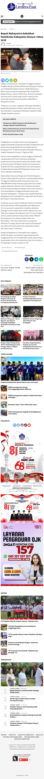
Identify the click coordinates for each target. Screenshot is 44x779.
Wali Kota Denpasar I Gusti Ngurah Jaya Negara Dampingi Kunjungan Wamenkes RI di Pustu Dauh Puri (10, 322)
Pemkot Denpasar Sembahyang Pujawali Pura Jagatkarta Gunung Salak (32, 298)
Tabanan (12, 705)
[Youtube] (29, 425)
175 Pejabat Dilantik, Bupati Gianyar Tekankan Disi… (20, 621)
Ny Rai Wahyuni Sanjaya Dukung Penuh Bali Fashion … (25, 716)
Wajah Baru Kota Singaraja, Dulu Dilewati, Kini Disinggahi (32, 321)
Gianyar (12, 688)
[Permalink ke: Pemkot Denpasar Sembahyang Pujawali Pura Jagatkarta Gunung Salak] (33, 289)
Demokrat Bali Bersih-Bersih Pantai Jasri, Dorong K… (20, 382)
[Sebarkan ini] (27, 259)
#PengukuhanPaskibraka (9, 251)
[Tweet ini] (31, 259)
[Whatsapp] (11, 80)
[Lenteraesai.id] (22, 16)
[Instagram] (22, 425)
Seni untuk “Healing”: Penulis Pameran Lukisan (10, 267)
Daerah (17, 688)
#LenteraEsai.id (7, 247)
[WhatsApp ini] (41, 259)
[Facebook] (3, 80)
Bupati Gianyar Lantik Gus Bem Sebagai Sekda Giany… (24, 691)
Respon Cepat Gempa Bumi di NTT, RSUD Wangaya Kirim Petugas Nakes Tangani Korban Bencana (10, 346)
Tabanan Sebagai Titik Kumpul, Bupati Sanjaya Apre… (24, 724)
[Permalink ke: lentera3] (3, 44)
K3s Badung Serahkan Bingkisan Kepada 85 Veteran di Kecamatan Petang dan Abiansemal (9, 299)
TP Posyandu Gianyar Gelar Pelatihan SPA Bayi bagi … (25, 635)
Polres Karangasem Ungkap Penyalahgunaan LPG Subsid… (24, 413)
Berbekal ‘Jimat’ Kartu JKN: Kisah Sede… (23, 405)
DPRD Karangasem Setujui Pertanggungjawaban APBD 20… (20, 388)
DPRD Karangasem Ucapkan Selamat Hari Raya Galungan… (25, 396)
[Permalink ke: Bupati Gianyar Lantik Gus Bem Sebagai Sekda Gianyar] (22, 674)
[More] (15, 80)
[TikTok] (25, 425)
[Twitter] (7, 80)
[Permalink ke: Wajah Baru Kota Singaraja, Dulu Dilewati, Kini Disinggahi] (33, 311)
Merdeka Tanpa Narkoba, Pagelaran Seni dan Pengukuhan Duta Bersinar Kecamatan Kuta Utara (32, 346)
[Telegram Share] (36, 259)
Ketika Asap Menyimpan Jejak (13, 134)
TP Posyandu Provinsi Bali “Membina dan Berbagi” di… (23, 652)
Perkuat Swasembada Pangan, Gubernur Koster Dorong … (23, 643)
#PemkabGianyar (20, 247)
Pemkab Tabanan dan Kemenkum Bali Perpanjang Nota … (23, 708)
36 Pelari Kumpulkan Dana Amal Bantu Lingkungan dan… (22, 627)
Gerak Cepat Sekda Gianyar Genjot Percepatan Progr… (22, 700)
